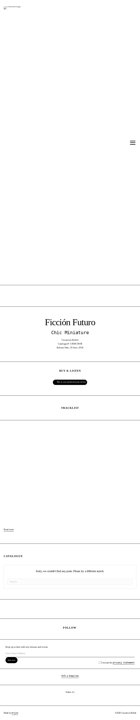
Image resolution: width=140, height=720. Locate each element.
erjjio (14, 713)
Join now (11, 660)
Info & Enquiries (70, 676)
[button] (131, 143)
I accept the (118, 662)
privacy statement (124, 662)
